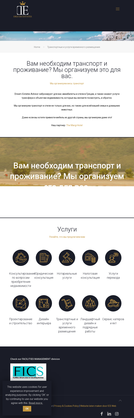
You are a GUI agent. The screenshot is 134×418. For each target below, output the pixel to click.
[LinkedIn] (109, 413)
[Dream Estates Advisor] (23, 9)
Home (37, 47)
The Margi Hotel (74, 125)
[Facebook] (102, 413)
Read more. (36, 403)
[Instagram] (117, 413)
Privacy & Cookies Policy (66, 406)
